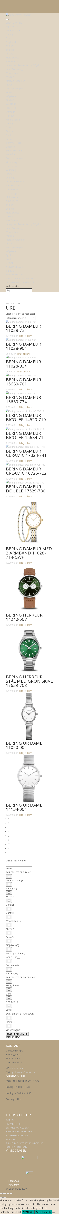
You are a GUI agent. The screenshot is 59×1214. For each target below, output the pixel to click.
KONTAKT (11, 1139)
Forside (10, 303)
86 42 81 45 (16, 1068)
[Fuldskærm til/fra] (4, 1193)
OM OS (10, 1120)
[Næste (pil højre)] (4, 1197)
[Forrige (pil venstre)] (1, 1197)
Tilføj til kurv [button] (25, 335)
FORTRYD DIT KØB (16, 1147)
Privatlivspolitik (43, 1212)
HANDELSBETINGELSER (19, 1131)
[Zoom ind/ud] (1, 1193)
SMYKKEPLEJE (13, 1123)
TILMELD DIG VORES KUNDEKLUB (24, 1143)
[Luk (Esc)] (11, 1193)
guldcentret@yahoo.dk (23, 1072)
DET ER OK (28, 1212)
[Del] (8, 1193)
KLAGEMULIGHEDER (17, 1135)
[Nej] (53, 1212)
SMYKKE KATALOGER (17, 1127)
